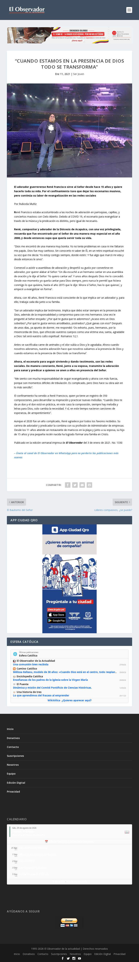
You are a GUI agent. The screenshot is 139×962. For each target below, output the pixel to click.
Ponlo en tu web (76, 881)
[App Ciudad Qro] (69, 578)
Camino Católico (27, 668)
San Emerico (26, 861)
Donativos (13, 738)
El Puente (22, 684)
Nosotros (13, 764)
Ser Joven (78, 74)
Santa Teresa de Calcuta (34, 874)
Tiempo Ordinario (23, 831)
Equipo (11, 773)
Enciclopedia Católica (30, 676)
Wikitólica (54, 700)
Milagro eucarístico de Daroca (37, 854)
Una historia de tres (29, 692)
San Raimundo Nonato (33, 848)
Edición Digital (16, 782)
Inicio (10, 729)
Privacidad (13, 791)
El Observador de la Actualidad (36, 660)
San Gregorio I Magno (32, 867)
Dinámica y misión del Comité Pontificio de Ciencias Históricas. (52, 687)
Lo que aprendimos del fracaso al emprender (41, 695)
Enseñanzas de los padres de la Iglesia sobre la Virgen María (50, 679)
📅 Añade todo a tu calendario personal (69, 841)
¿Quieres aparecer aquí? (77, 700)
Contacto (13, 747)
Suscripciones (15, 756)
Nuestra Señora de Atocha (28, 835)
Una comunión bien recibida (30, 664)
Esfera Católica (28, 655)
